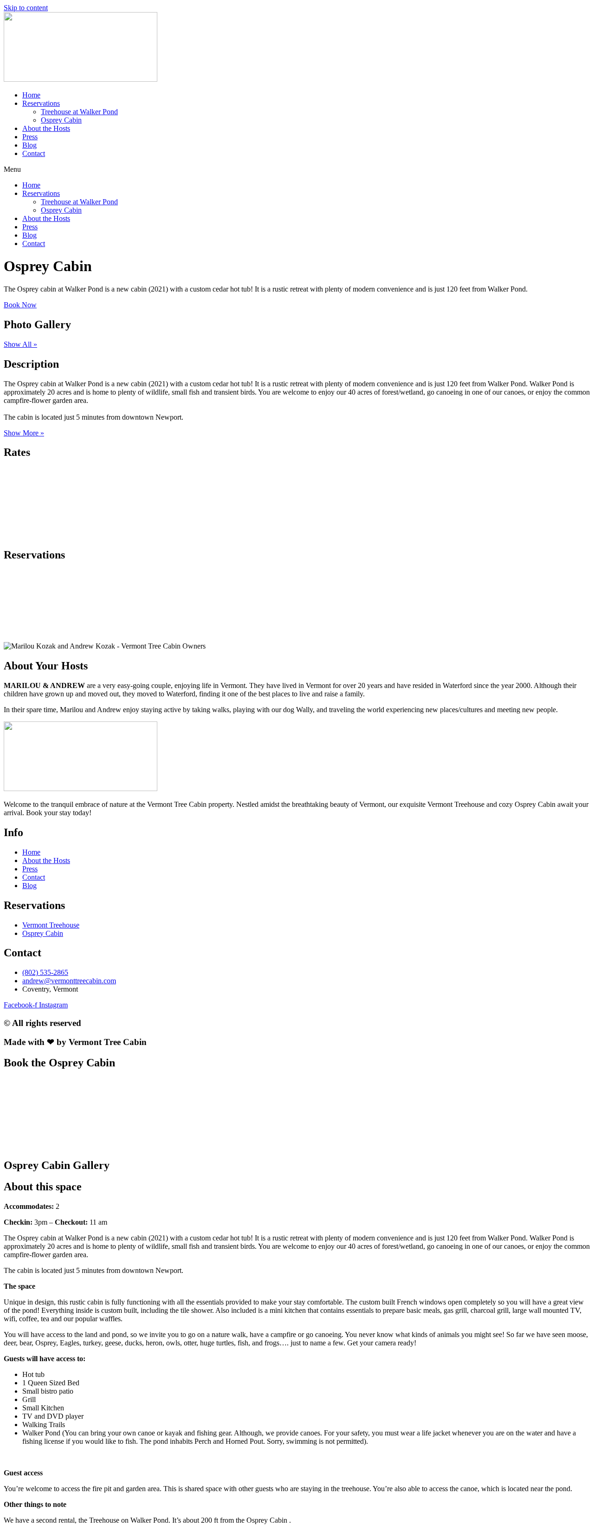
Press (30, 137)
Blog (29, 145)
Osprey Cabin (61, 120)
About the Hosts (46, 128)
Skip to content (26, 8)
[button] (297, 169)
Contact (33, 153)
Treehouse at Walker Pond (79, 112)
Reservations (41, 103)
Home (31, 95)
